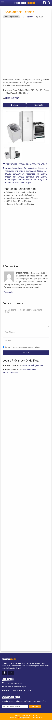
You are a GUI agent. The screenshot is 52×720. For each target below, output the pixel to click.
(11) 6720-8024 (12, 98)
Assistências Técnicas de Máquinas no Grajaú (26, 164)
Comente (39, 105)
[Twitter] (11, 673)
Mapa (15, 105)
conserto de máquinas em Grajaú (30, 174)
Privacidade (26, 715)
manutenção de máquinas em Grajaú (24, 179)
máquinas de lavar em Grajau (18, 182)
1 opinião (29, 17)
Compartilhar (12, 17)
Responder (9, 292)
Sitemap (34, 715)
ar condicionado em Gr (15, 168)
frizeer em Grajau (14, 177)
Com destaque (19, 690)
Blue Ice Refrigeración (33, 365)
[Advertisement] (26, 49)
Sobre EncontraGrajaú (13, 683)
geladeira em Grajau (36, 177)
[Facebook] (4, 673)
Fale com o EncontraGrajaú (15, 687)
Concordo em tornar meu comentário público (23, 347)
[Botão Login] (44, 3)
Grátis (30, 690)
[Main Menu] (2, 2)
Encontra (25, 3)
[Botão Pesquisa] (49, 3)
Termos (17, 715)
